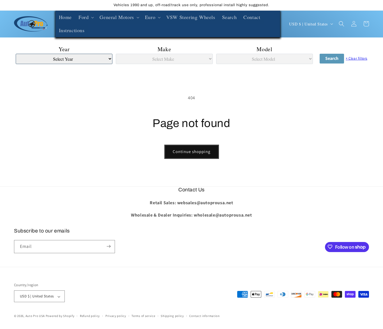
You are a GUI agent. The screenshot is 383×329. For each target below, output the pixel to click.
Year (64, 49)
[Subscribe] (108, 246)
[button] (85, 17)
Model (264, 49)
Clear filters (356, 58)
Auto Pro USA (35, 316)
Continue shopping (192, 151)
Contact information (204, 316)
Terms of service (143, 316)
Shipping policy (172, 316)
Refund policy (90, 316)
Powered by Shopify (60, 316)
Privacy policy (115, 316)
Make (164, 49)
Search (331, 58)
